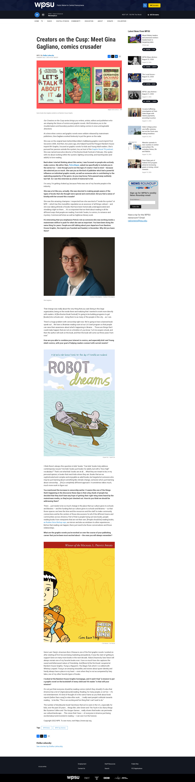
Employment (82, 764)
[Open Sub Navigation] (44, 21)
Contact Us (81, 768)
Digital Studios (62, 21)
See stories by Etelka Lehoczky (50, 746)
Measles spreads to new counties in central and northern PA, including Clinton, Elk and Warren (150, 147)
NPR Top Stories (60, 728)
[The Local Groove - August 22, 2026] (134, 77)
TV (42, 21)
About (100, 21)
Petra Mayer (74, 165)
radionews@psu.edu (137, 220)
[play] (37, 15)
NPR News (46, 728)
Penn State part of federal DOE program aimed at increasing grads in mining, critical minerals (150, 164)
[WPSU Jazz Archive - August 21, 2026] (134, 95)
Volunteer (122, 21)
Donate (155, 5)
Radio (49, 21)
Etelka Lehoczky (48, 55)
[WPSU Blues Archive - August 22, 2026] (134, 60)
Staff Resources (110, 764)
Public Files (135, 764)
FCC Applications (137, 768)
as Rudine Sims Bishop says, (55, 522)
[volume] (43, 15)
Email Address (135, 199)
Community (75, 21)
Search (107, 768)
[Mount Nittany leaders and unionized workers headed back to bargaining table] (134, 38)
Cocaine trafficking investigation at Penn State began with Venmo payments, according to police (149, 113)
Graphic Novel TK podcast (102, 149)
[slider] (46, 15)
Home (37, 21)
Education (89, 21)
